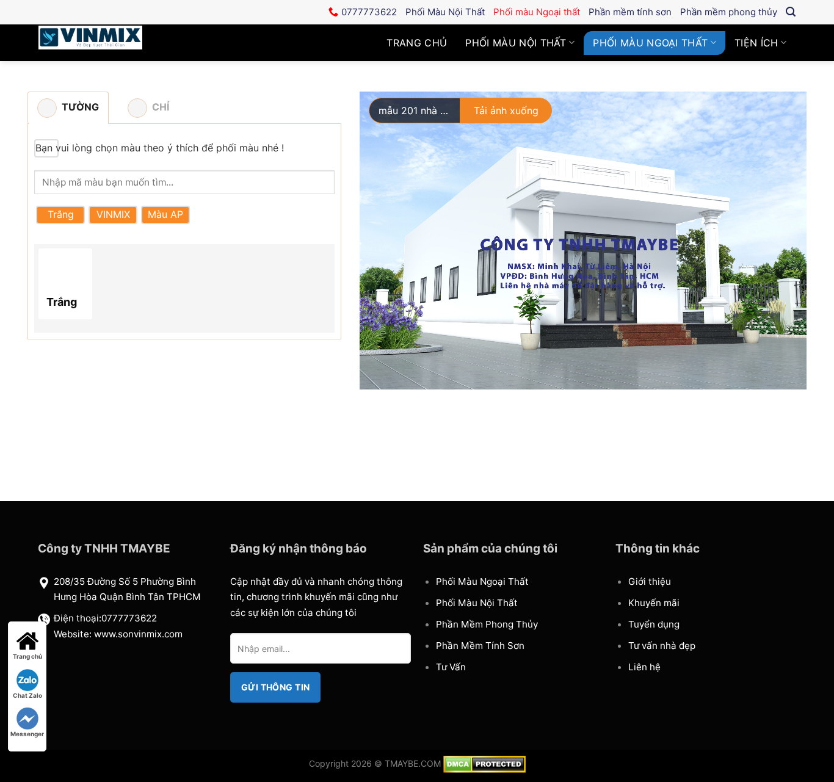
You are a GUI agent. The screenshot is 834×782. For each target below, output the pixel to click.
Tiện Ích (756, 43)
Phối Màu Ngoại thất (650, 43)
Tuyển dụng (654, 624)
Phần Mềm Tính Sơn (480, 645)
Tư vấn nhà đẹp (661, 645)
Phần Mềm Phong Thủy (487, 624)
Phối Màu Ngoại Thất (482, 581)
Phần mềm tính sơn (630, 12)
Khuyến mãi (654, 603)
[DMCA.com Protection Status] (484, 763)
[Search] (791, 12)
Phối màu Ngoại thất (536, 12)
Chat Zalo (27, 695)
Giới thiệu (649, 581)
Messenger (27, 733)
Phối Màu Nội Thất (515, 43)
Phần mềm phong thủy (728, 12)
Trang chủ (416, 43)
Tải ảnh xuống (506, 110)
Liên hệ (644, 667)
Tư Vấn (451, 667)
